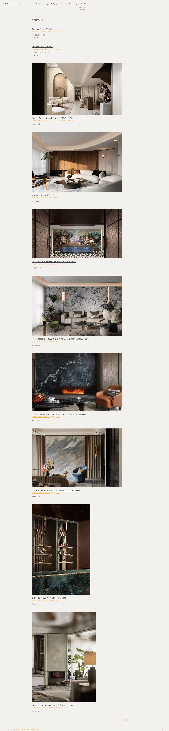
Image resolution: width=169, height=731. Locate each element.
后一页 (127, 720)
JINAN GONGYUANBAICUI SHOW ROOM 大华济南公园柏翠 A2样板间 (60, 339)
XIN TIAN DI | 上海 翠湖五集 (43, 195)
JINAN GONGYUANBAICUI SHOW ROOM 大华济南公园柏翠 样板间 (59, 414)
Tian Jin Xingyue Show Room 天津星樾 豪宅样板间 (52, 118)
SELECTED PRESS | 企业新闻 (41, 31)
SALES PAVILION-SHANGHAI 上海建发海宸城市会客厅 (54, 262)
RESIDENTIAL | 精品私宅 (39, 120)
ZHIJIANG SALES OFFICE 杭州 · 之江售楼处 (49, 598)
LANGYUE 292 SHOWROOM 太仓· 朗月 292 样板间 (52, 705)
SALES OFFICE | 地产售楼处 (57, 120)
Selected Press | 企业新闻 (42, 29)
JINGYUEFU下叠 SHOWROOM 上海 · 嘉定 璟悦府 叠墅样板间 (56, 490)
